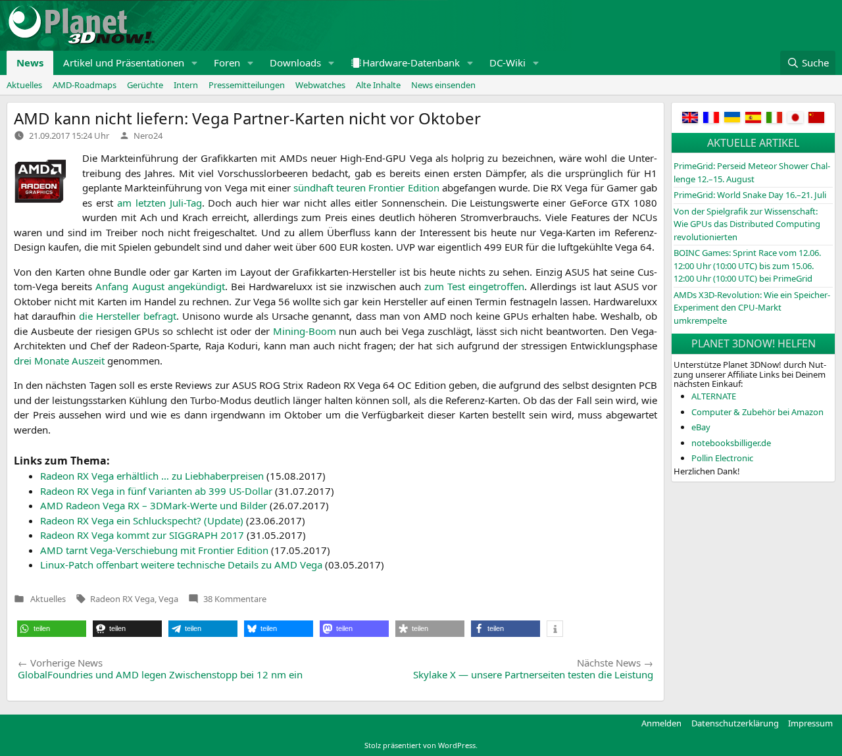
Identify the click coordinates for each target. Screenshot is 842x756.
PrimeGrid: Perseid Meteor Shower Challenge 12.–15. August (752, 172)
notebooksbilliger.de (731, 443)
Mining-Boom (304, 331)
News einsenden (443, 85)
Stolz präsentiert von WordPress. (421, 745)
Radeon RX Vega (122, 599)
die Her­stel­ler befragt (127, 315)
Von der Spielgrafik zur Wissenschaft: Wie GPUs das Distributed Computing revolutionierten (747, 224)
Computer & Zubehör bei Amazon (757, 412)
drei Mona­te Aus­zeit (59, 360)
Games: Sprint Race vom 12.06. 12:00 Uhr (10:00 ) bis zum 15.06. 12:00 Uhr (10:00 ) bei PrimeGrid (747, 265)
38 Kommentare (234, 599)
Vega (168, 599)
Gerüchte (145, 85)
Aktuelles (24, 85)
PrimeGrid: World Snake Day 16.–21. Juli (750, 195)
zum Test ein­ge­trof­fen (474, 286)
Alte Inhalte (378, 85)
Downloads (295, 62)
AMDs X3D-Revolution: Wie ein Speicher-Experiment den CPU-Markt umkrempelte (752, 307)
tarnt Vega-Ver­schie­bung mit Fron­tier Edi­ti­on (154, 550)
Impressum (810, 723)
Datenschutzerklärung (735, 723)
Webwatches (320, 85)
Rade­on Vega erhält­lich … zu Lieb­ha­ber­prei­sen (152, 475)
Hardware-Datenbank (411, 62)
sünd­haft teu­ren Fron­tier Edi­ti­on (366, 187)
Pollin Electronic (722, 458)
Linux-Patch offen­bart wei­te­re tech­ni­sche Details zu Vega (181, 564)
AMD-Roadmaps (84, 85)
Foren (227, 62)
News (29, 62)
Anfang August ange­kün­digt (159, 286)
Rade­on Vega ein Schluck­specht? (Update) (141, 520)
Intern (186, 85)
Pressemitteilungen (247, 85)
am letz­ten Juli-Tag (159, 202)
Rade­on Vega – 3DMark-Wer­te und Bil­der (153, 505)
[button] (195, 63)
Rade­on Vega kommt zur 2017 (142, 535)
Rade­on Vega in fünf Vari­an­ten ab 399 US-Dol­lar (156, 490)
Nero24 (148, 135)
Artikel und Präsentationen (123, 62)
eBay (700, 427)
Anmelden (661, 723)
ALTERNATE (713, 396)
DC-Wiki (507, 62)
